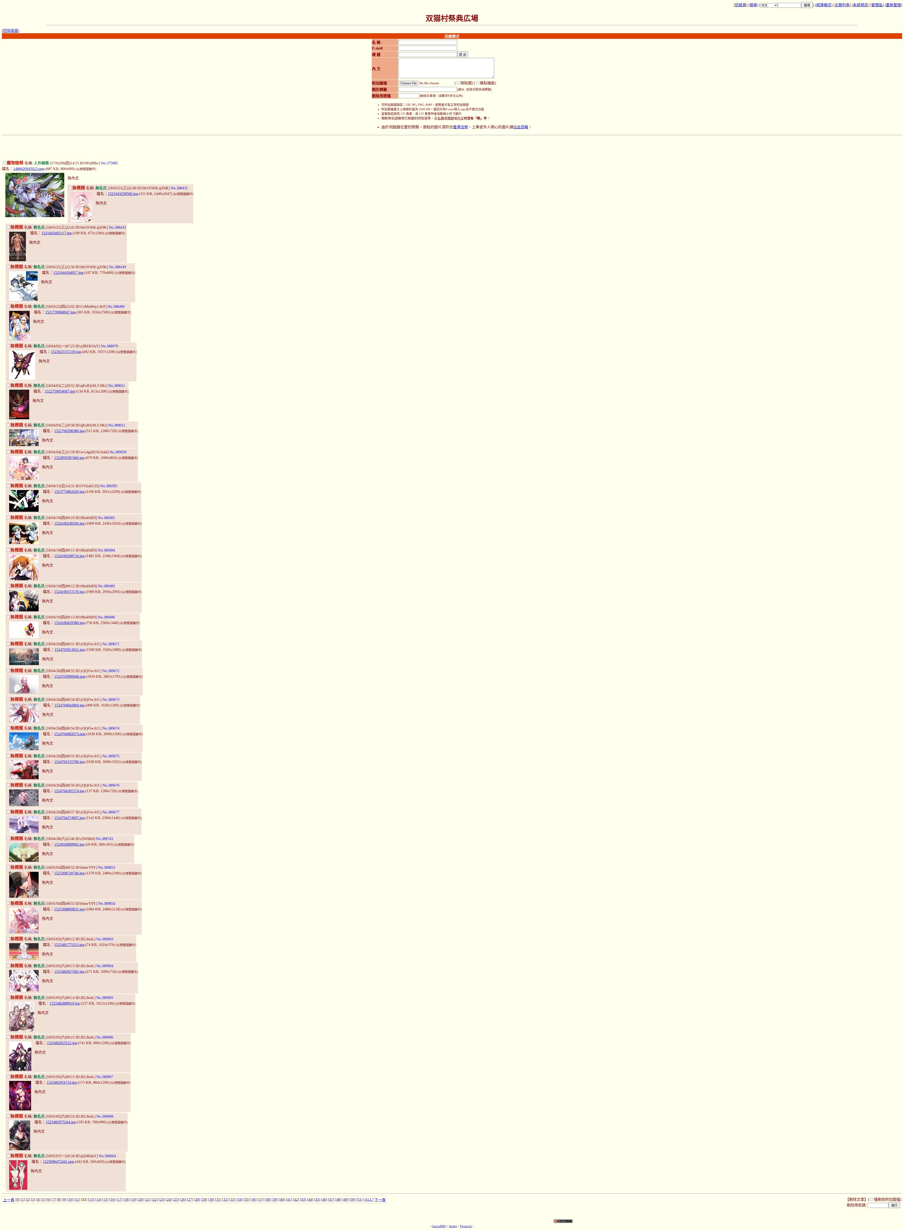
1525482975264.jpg (61, 1122)
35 (246, 1200)
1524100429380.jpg (69, 623)
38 (268, 1200)
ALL (368, 1200)
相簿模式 (823, 5)
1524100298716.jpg (69, 556)
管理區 (877, 5)
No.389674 (110, 728)
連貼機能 (487, 83)
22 (155, 1200)
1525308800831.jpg (69, 909)
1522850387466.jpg (69, 458)
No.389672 (110, 671)
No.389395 (108, 486)
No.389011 (116, 386)
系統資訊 (860, 5)
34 (239, 1200)
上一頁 (8, 1200)
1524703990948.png (69, 676)
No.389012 (116, 425)
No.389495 (106, 586)
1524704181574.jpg (69, 791)
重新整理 (893, 5)
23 (162, 1200)
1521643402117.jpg (56, 233)
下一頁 (380, 1200)
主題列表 (842, 5)
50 (352, 1200)
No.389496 (106, 617)
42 (296, 1200)
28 (197, 1200)
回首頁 (740, 5)
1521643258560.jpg (123, 194)
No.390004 (107, 1156)
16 (112, 1200)
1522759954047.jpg (60, 391)
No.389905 (104, 998)
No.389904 (104, 966)
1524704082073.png (69, 734)
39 (275, 1200)
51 (359, 1200)
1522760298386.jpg (69, 431)
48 (338, 1200)
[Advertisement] (452, 147)
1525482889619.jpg (65, 1003)
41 (289, 1200)
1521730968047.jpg (60, 312)
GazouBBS (439, 1226)
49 (345, 1200)
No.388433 (117, 227)
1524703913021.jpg (69, 650)
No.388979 (109, 346)
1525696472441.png (58, 1162)
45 (317, 1200)
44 (310, 1200)
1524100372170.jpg (69, 592)
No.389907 (104, 1077)
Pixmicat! (466, 1226)
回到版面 (10, 31)
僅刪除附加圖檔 (887, 1200)
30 (211, 1200)
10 (70, 1200)
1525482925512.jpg (62, 1043)
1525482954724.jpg (62, 1082)
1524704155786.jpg (69, 762)
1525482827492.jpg (69, 972)
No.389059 (117, 452)
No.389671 (110, 644)
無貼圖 (466, 83)
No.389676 (110, 785)
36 (253, 1200)
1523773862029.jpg (69, 492)
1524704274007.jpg (69, 818)
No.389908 (104, 1116)
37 (260, 1200)
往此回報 (520, 127)
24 (169, 1200)
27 (190, 1200)
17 (119, 1200)
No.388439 (117, 267)
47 (331, 1200)
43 (303, 1200)
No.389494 (106, 550)
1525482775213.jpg (69, 945)
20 (140, 1200)
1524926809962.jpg (69, 844)
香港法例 (460, 127)
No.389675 (110, 756)
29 (204, 1200)
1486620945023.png (28, 169)
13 (91, 1200)
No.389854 (106, 903)
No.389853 (106, 867)
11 (77, 1200)
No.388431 (179, 188)
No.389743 (104, 839)
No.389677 (110, 812)
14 (98, 1200)
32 (225, 1200)
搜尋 (753, 5)
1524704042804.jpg (69, 705)
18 (126, 1200)
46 (324, 1200)
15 (105, 1200)
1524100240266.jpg (69, 523)
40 (282, 1200)
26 (183, 1200)
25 (176, 1200)
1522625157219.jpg (66, 352)
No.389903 (104, 939)
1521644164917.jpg (68, 273)
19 (133, 1200)
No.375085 (109, 163)
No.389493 (106, 518)
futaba (453, 1226)
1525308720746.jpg (69, 873)
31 (218, 1200)
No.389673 (110, 700)
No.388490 (116, 306)
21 (147, 1200)
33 (232, 1200)
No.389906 (104, 1037)
